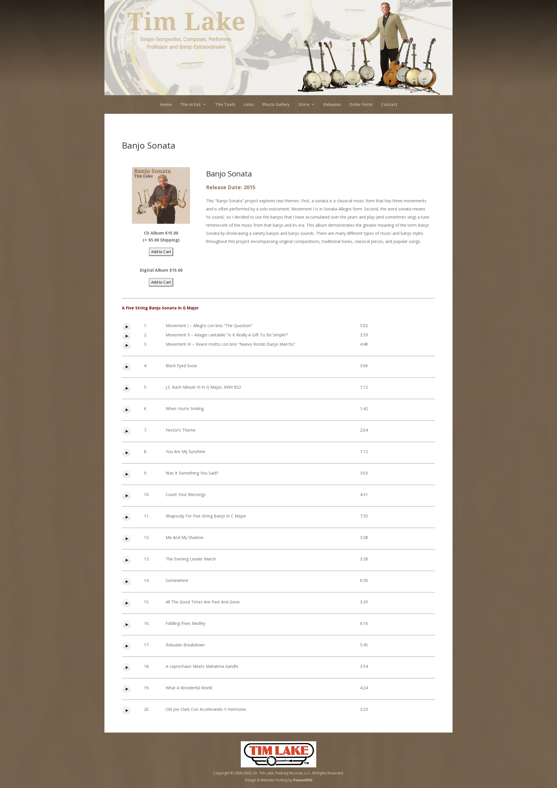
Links (249, 104)
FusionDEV (302, 780)
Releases (332, 104)
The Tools (225, 104)
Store (303, 104)
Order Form (360, 104)
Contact (389, 104)
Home (166, 104)
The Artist (190, 104)
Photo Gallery (276, 104)
